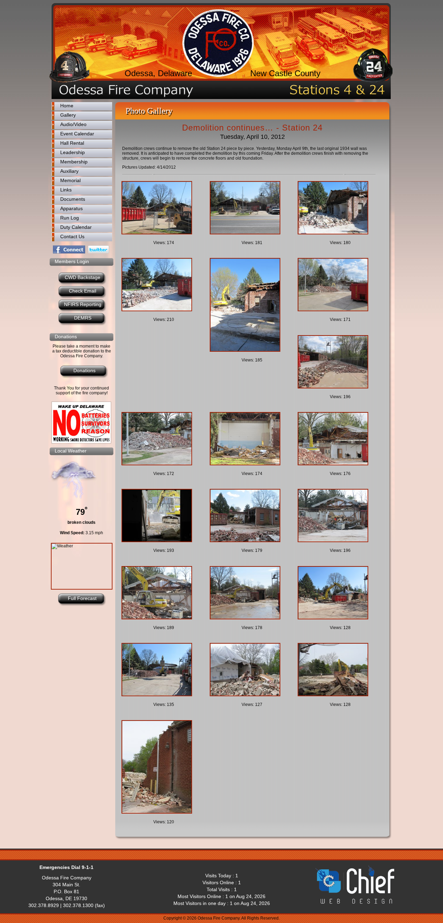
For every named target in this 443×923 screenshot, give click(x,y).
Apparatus (71, 208)
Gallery (68, 115)
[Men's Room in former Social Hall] (251, 438)
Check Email (82, 291)
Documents (72, 199)
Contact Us (72, 236)
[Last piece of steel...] (162, 669)
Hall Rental (72, 143)
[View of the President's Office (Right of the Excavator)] (339, 438)
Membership (74, 161)
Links (66, 189)
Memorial (70, 180)
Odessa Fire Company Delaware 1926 (218, 43)
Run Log (69, 218)
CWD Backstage (82, 277)
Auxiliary (69, 171)
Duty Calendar (76, 227)
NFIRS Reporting (82, 304)
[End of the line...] (162, 767)
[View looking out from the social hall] (162, 515)
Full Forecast (82, 598)
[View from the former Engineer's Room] (251, 305)
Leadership (72, 152)
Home (66, 105)
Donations (84, 370)
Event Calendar (77, 133)
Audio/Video (73, 124)
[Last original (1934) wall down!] (339, 361)
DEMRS (82, 318)
